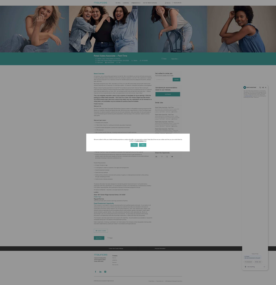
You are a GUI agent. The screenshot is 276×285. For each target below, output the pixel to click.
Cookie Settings (139, 141)
